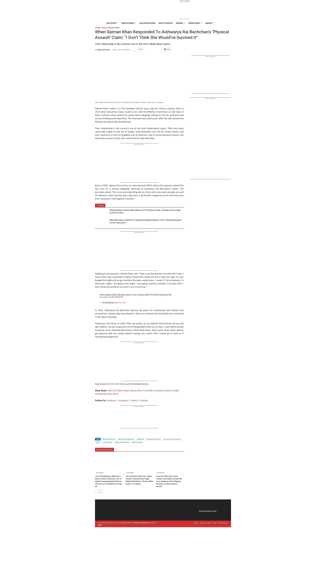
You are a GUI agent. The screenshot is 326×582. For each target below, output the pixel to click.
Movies (136, 523)
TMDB (99, 525)
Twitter (133, 400)
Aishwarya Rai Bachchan (126, 439)
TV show (144, 523)
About (196, 523)
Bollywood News (111, 27)
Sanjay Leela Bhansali (122, 442)
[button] (166, 49)
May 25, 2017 (120, 302)
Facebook (111, 400)
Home (97, 27)
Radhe (98, 442)
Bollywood (140, 439)
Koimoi (112, 383)
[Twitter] (101, 434)
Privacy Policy (222, 523)
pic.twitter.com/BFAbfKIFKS (111, 297)
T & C (215, 523)
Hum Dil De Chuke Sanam (172, 439)
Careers (209, 523)
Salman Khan (107, 442)
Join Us (141, 49)
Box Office (99, 473)
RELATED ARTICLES (104, 450)
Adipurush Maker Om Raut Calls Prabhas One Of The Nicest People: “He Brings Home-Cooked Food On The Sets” (145, 211)
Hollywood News (147, 23)
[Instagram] (105, 514)
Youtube (144, 400)
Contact (202, 523)
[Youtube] (116, 514)
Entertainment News (154, 439)
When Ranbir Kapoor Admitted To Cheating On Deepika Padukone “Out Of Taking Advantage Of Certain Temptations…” (146, 221)
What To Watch (166, 23)
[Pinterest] (109, 514)
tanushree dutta (137, 442)
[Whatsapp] (105, 434)
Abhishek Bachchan (108, 439)
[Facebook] (97, 434)
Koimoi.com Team (103, 50)
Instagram (123, 400)
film (119, 134)
